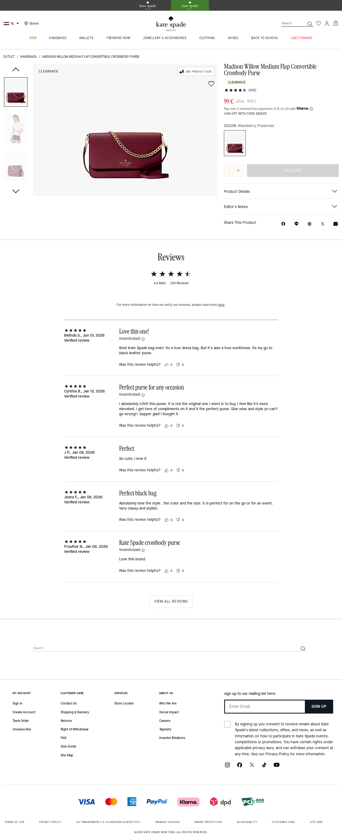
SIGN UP (319, 706)
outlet (9, 57)
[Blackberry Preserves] (235, 143)
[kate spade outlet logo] (171, 23)
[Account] (327, 23)
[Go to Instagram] (227, 766)
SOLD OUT (293, 170)
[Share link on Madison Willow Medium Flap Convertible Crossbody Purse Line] (296, 224)
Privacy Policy (277, 754)
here (221, 305)
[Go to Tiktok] (264, 766)
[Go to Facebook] (239, 766)
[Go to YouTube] (276, 766)
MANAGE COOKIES (168, 822)
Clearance (49, 71)
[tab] (148, 5)
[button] (15, 92)
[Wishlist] (318, 23)
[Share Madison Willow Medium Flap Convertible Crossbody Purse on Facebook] (283, 224)
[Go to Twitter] (252, 766)
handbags (28, 57)
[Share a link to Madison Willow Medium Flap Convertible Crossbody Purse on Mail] (335, 224)
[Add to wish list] (211, 84)
